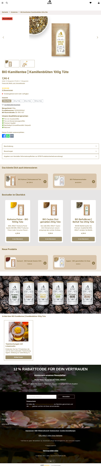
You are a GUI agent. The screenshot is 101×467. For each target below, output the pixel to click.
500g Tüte (28, 101)
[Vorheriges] (3, 37)
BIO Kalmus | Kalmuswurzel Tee (29, 179)
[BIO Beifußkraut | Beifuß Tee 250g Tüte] (83, 209)
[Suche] (6, 2)
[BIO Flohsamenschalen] (59, 181)
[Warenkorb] (94, 2)
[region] (50, 41)
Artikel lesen (18, 357)
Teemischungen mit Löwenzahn (14, 345)
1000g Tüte (38, 101)
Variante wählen (44, 181)
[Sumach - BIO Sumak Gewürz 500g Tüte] (11, 262)
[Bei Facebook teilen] (4, 135)
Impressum (30, 431)
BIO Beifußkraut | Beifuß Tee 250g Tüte (83, 220)
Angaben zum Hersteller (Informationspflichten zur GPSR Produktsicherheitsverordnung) (33, 156)
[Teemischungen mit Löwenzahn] (18, 331)
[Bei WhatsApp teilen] (8, 135)
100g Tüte (7, 101)
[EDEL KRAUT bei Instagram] (47, 461)
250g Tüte (17, 101)
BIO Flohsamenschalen (78, 179)
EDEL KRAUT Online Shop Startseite (50, 435)
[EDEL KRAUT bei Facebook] (53, 461)
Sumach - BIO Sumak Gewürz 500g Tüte (29, 261)
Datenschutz (54, 431)
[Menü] (2, 2)
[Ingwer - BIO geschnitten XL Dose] (59, 262)
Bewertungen (8, 151)
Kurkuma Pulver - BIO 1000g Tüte (17, 220)
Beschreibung (8, 146)
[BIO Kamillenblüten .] (50, 37)
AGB (30, 406)
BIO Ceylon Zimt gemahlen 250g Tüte (50, 220)
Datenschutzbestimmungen (44, 404)
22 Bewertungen (7, 90)
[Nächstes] (97, 37)
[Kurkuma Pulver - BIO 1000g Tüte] (17, 209)
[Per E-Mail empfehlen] (12, 135)
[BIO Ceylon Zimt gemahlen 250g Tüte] (50, 209)
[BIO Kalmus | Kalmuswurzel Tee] (11, 181)
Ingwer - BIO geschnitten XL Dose (78, 261)
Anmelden (66, 396)
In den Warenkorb (17, 239)
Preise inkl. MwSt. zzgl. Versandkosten (13, 83)
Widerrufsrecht (43, 431)
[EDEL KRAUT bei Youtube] (50, 461)
